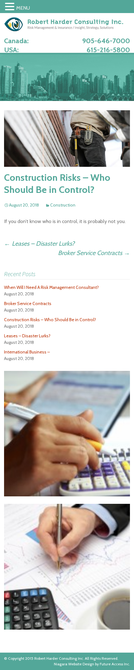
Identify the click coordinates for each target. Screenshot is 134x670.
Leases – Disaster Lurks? (39, 243)
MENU (23, 8)
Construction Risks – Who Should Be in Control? (50, 319)
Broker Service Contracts (94, 253)
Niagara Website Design (74, 664)
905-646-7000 (106, 41)
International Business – (27, 352)
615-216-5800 (108, 50)
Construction (62, 205)
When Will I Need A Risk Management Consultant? (51, 287)
